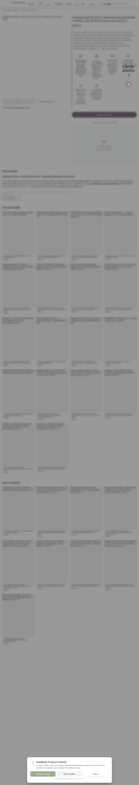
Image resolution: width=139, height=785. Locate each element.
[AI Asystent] (128, 84)
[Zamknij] (135, 64)
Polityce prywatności (77, 779)
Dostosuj (96, 774)
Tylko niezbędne (69, 774)
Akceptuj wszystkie (43, 774)
